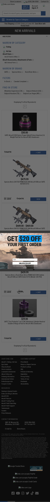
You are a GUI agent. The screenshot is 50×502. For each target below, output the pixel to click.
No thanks (25, 267)
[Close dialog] (1, 234)
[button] (25, 264)
